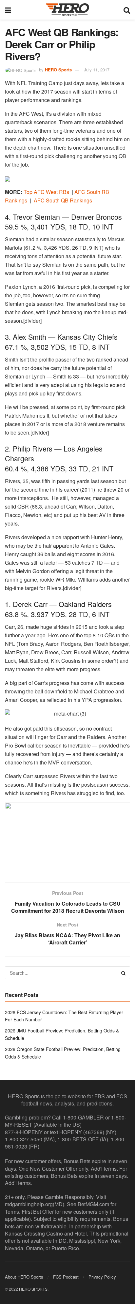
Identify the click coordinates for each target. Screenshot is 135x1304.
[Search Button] (127, 10)
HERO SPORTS (33, 1289)
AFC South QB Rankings (63, 200)
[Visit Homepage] (67, 9)
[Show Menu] (8, 10)
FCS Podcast (66, 1277)
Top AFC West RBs (46, 192)
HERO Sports (58, 70)
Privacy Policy (102, 1277)
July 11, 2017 (96, 70)
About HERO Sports (24, 1277)
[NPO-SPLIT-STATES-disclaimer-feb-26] (67, 837)
